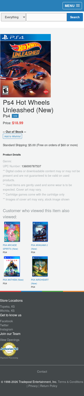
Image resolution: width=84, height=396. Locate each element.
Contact (42, 371)
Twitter (4, 325)
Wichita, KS (7, 310)
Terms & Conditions (70, 382)
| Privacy (32, 386)
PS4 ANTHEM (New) (13, 279)
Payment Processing (9, 358)
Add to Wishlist (12, 136)
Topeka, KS (7, 306)
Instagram (6, 329)
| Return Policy (48, 386)
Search (75, 17)
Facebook (6, 321)
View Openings (9, 340)
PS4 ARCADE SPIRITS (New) (10, 246)
